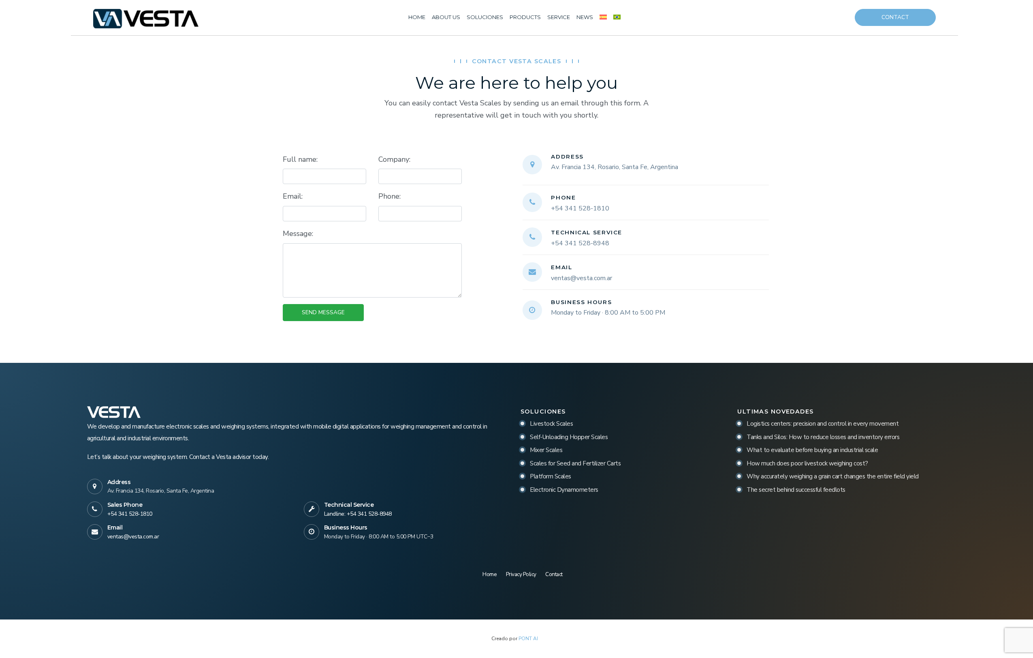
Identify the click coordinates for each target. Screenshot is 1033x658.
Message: (298, 233)
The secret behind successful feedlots (796, 490)
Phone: (389, 196)
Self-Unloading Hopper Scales (569, 437)
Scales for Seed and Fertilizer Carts (575, 463)
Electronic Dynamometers (564, 490)
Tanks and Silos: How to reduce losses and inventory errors (823, 437)
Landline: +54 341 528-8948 (358, 514)
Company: (394, 159)
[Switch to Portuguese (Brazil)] (617, 17)
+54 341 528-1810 (580, 208)
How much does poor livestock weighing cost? (807, 463)
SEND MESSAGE (323, 312)
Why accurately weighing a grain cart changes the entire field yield (833, 476)
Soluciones (485, 17)
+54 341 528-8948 (580, 243)
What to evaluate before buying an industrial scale (812, 450)
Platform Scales (550, 476)
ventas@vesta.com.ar (581, 278)
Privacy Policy (521, 574)
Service (558, 17)
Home (416, 17)
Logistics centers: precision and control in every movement (823, 424)
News (584, 17)
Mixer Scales (546, 450)
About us (446, 17)
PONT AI (528, 638)
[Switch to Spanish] (603, 17)
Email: (293, 196)
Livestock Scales (551, 424)
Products (525, 17)
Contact (895, 17)
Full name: (300, 159)
